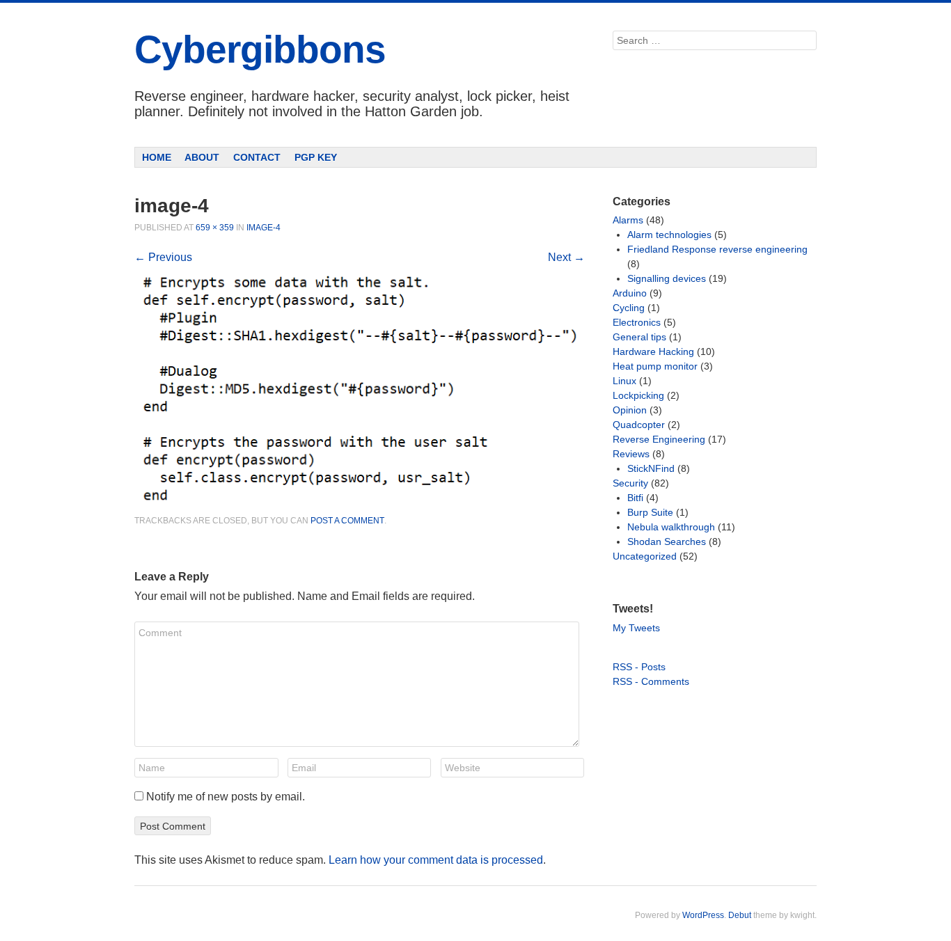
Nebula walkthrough (671, 526)
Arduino (630, 293)
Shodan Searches (666, 541)
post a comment (347, 520)
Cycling (629, 307)
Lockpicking (638, 395)
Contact (257, 157)
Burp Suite (650, 512)
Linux (624, 380)
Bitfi (635, 497)
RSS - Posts (639, 666)
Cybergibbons (260, 49)
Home (156, 157)
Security (630, 483)
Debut (739, 915)
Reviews (631, 453)
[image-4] (359, 507)
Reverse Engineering (659, 439)
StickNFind (651, 468)
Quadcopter (639, 424)
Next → (566, 257)
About (201, 157)
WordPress (703, 915)
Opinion (630, 410)
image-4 (263, 227)
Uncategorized (645, 556)
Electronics (637, 322)
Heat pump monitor (655, 366)
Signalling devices (666, 278)
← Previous (163, 257)
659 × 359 (215, 227)
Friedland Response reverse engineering (717, 249)
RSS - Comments (651, 681)
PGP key (315, 157)
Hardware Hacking (653, 351)
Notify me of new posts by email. (225, 796)
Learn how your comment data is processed (436, 860)
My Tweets (636, 627)
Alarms (628, 220)
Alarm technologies (669, 234)
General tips (639, 336)
